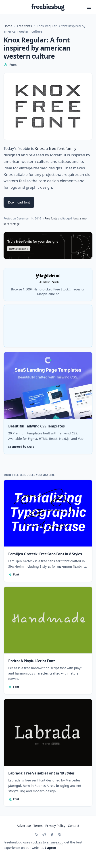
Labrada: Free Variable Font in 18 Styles (41, 773)
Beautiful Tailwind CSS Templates (36, 426)
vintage (15, 224)
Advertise (24, 825)
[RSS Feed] (36, 835)
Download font (19, 202)
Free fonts (24, 26)
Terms (38, 825)
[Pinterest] (59, 835)
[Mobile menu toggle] (88, 7)
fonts (76, 218)
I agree (50, 847)
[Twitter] (44, 835)
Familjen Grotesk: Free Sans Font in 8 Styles (45, 553)
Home (8, 26)
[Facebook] (52, 835)
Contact (73, 825)
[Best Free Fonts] (48, 245)
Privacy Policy (55, 825)
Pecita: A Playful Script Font (31, 660)
